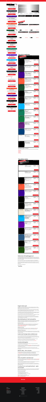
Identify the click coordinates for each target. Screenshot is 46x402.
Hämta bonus (11, 34)
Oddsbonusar (19, 150)
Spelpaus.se (11, 33)
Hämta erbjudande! (12, 98)
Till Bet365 (36, 114)
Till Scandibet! (36, 133)
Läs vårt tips (26, 37)
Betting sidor (23, 387)
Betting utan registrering (23, 389)
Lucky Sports (37, 389)
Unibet (38, 390)
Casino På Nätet (37, 387)
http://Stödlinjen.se (10, 20)
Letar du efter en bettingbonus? (31, 13)
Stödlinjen (19, 375)
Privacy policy (8, 388)
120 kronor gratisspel (21, 13)
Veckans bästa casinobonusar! (36, 13)
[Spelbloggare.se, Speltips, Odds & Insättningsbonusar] (23, 0)
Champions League (24, 325)
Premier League (20, 325)
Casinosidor (38, 388)
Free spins (19, 151)
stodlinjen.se (27, 187)
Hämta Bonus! (36, 146)
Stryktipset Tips (8, 390)
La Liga (28, 325)
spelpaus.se (29, 187)
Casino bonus (23, 390)
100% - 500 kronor (26, 13)
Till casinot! (11, 104)
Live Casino (19, 152)
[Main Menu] (7, 1)
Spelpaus (19, 376)
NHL (35, 328)
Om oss (7, 387)
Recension (35, 60)
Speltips (7, 389)
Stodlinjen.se (10, 33)
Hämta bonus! (11, 14)
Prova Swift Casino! (12, 86)
